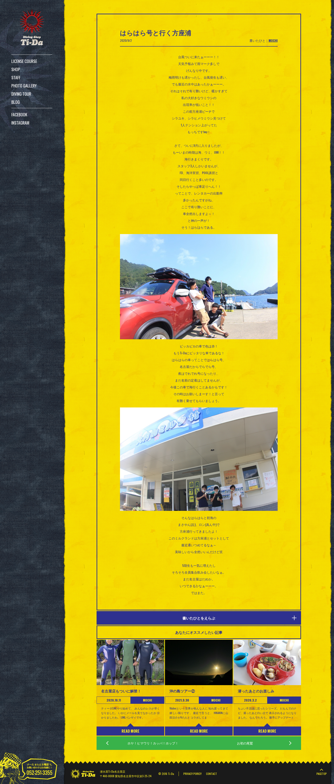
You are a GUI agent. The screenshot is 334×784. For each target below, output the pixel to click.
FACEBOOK (19, 114)
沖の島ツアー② (182, 691)
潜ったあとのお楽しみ (256, 691)
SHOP (15, 69)
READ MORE (131, 731)
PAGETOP (322, 774)
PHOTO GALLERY (24, 85)
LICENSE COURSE (24, 61)
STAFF (15, 77)
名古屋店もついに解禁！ (121, 691)
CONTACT (211, 774)
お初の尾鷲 (245, 743)
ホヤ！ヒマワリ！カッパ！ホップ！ (152, 743)
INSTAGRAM (20, 122)
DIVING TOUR (21, 94)
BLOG (15, 102)
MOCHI (273, 40)
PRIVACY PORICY (192, 774)
